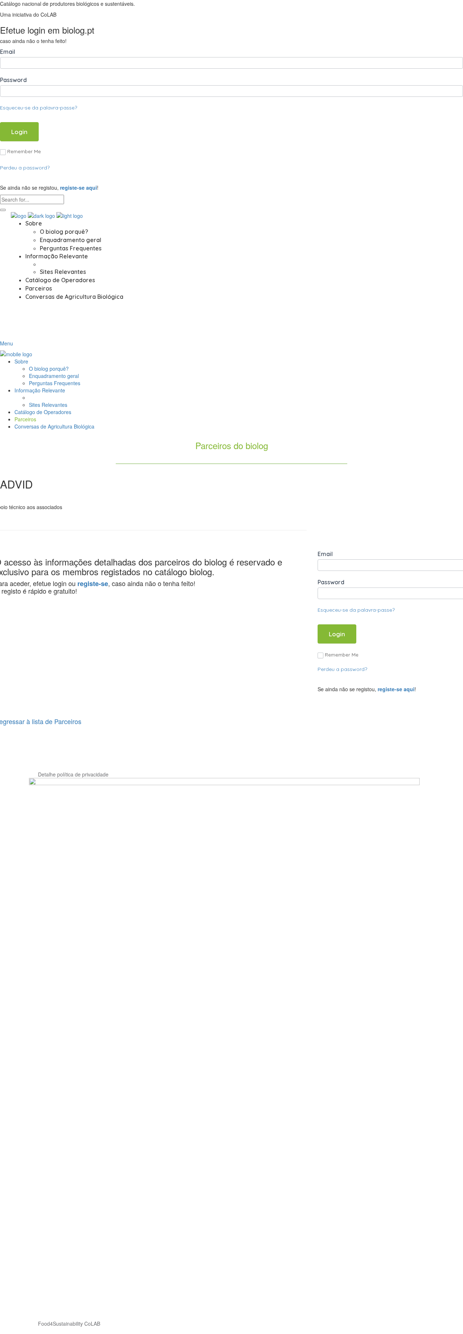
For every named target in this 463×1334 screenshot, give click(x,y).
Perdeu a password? (25, 167)
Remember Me (24, 151)
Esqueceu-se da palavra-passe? (38, 107)
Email (7, 51)
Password (13, 79)
